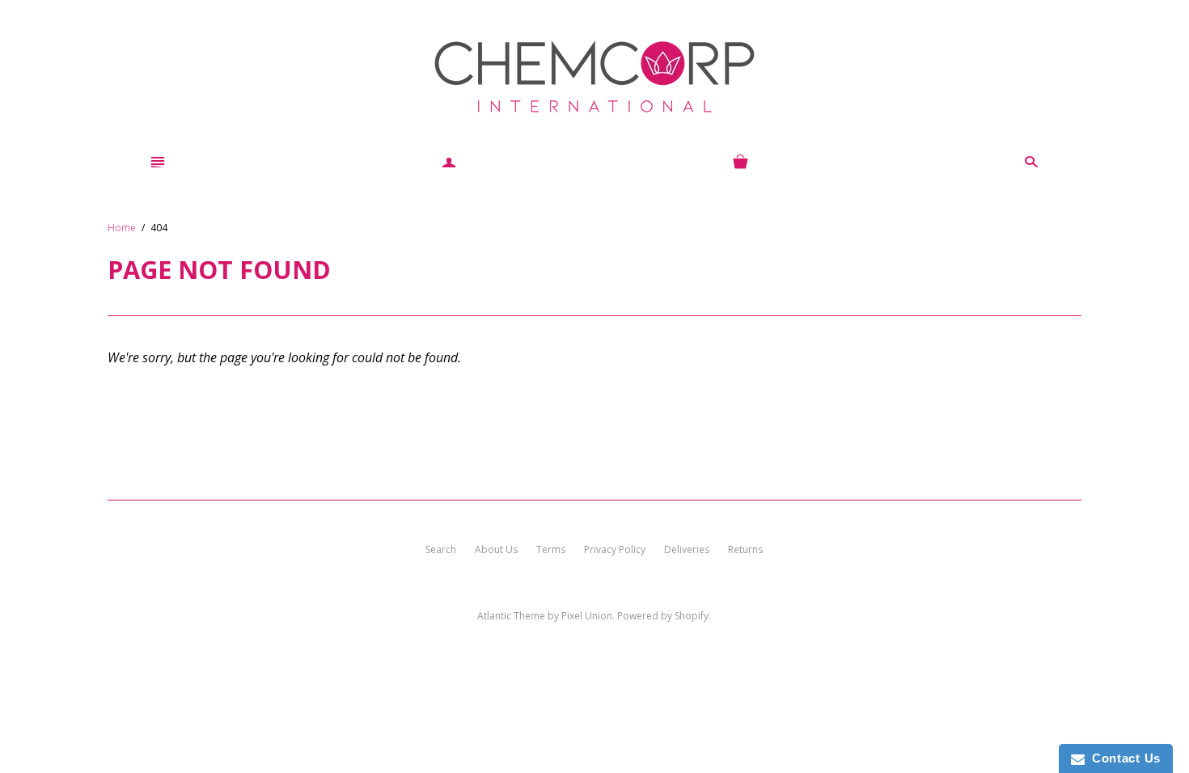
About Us (496, 549)
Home (122, 227)
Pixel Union (586, 616)
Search (440, 549)
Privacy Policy (614, 549)
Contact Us (1123, 758)
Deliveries (686, 549)
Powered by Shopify (663, 616)
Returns (745, 549)
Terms (550, 549)
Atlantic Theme (511, 616)
